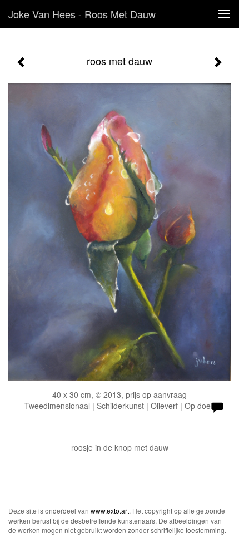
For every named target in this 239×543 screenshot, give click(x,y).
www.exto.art (110, 510)
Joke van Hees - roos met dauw (82, 14)
